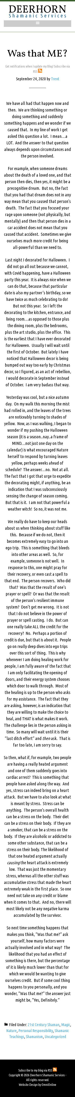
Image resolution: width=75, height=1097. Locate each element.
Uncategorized (55, 1036)
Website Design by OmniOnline (37, 1084)
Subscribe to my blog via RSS (35, 1070)
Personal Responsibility (35, 1030)
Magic (65, 1024)
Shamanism (34, 1036)
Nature (11, 1030)
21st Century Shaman (43, 1024)
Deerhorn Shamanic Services (38, 11)
